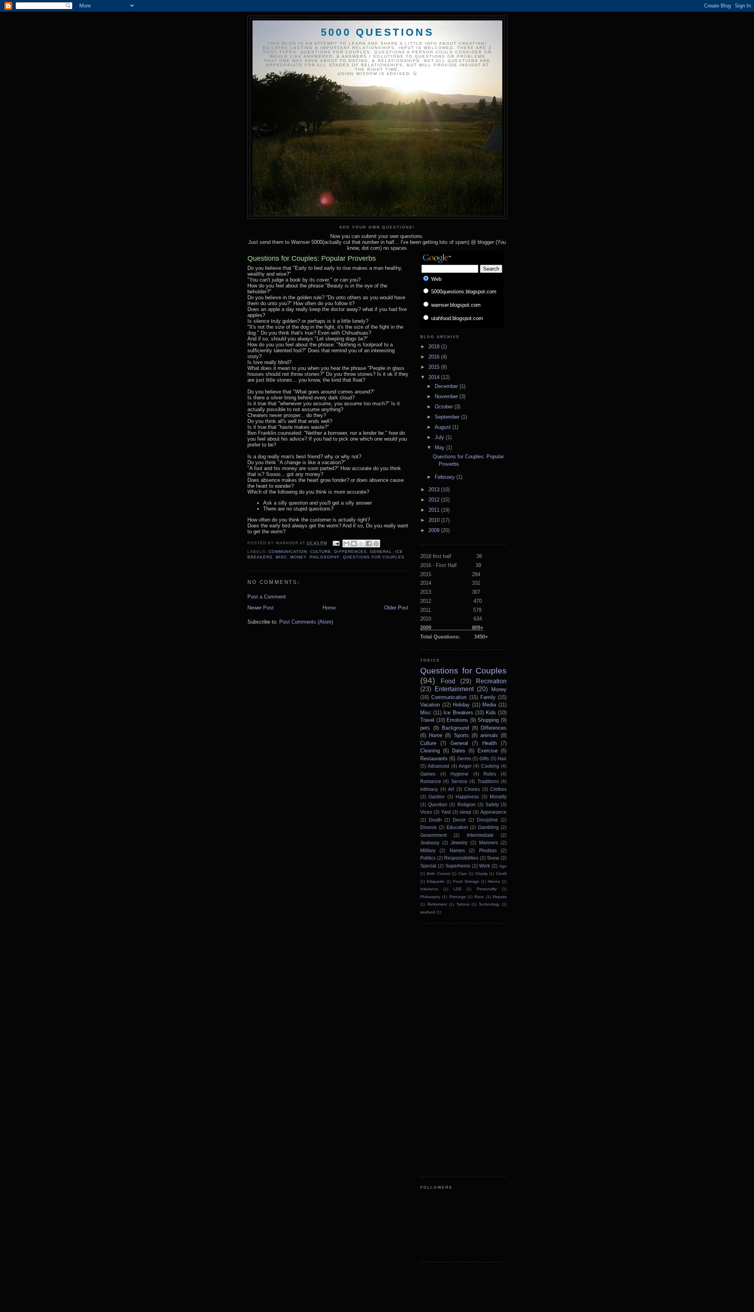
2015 (434, 367)
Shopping (488, 720)
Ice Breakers (458, 712)
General (381, 551)
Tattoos (463, 904)
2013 (434, 489)
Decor (459, 819)
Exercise (488, 751)
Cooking (490, 766)
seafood (427, 912)
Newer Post (260, 608)
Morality (498, 796)
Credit (501, 873)
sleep (465, 811)
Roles (489, 773)
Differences (350, 551)
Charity (481, 873)
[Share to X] (361, 543)
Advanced (438, 766)
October (444, 407)
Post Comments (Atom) (306, 622)
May (440, 447)
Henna (494, 881)
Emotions (457, 720)
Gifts (484, 758)
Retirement (437, 904)
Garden (436, 796)
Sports (461, 735)
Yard (446, 811)
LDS (457, 889)
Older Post (396, 608)
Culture (320, 551)
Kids (491, 712)
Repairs (500, 897)
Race (479, 897)
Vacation (430, 705)
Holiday (461, 705)
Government (433, 835)
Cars (462, 873)
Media (489, 705)
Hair (502, 758)
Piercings (457, 897)
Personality (487, 889)
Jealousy (429, 842)
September (448, 417)
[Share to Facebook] (369, 543)
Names (457, 850)
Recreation (491, 681)
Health (489, 743)
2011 (434, 510)
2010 (434, 520)
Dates (458, 751)
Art (451, 789)
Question (437, 804)
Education (457, 827)
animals (489, 735)
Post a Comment (266, 597)
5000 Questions (377, 32)
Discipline (487, 819)
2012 (434, 500)
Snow (493, 857)
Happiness (467, 796)
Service (459, 781)
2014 (434, 377)
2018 (434, 347)
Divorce (428, 827)
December (447, 386)
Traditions (488, 781)
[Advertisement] (451, 1049)
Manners (488, 842)
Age (503, 866)
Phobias (488, 850)
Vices (426, 811)
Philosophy (324, 557)
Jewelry (459, 842)
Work (484, 865)
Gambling (488, 827)
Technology (489, 904)
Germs (464, 758)
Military (428, 850)
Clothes (498, 789)
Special (428, 865)
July (440, 437)
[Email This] (346, 543)
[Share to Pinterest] (376, 543)
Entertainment (454, 689)
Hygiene (459, 773)
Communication (288, 551)
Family (488, 697)
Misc (281, 557)
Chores (472, 789)
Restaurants (434, 758)
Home (329, 608)
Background (455, 728)
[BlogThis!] (354, 543)
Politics (428, 857)
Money (298, 557)
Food (448, 681)
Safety (492, 804)
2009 (434, 530)
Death (435, 819)
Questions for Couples (373, 557)
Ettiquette (436, 881)
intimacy (429, 789)
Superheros (457, 865)
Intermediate (480, 835)
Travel (427, 720)
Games (428, 773)
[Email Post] (335, 543)
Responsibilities (461, 857)
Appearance (493, 811)
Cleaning (430, 751)
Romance (430, 781)
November (447, 396)
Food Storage (466, 881)
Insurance (429, 889)
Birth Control (438, 873)
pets (425, 728)
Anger (465, 766)
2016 (434, 357)
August (443, 427)
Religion (467, 804)
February (445, 477)
